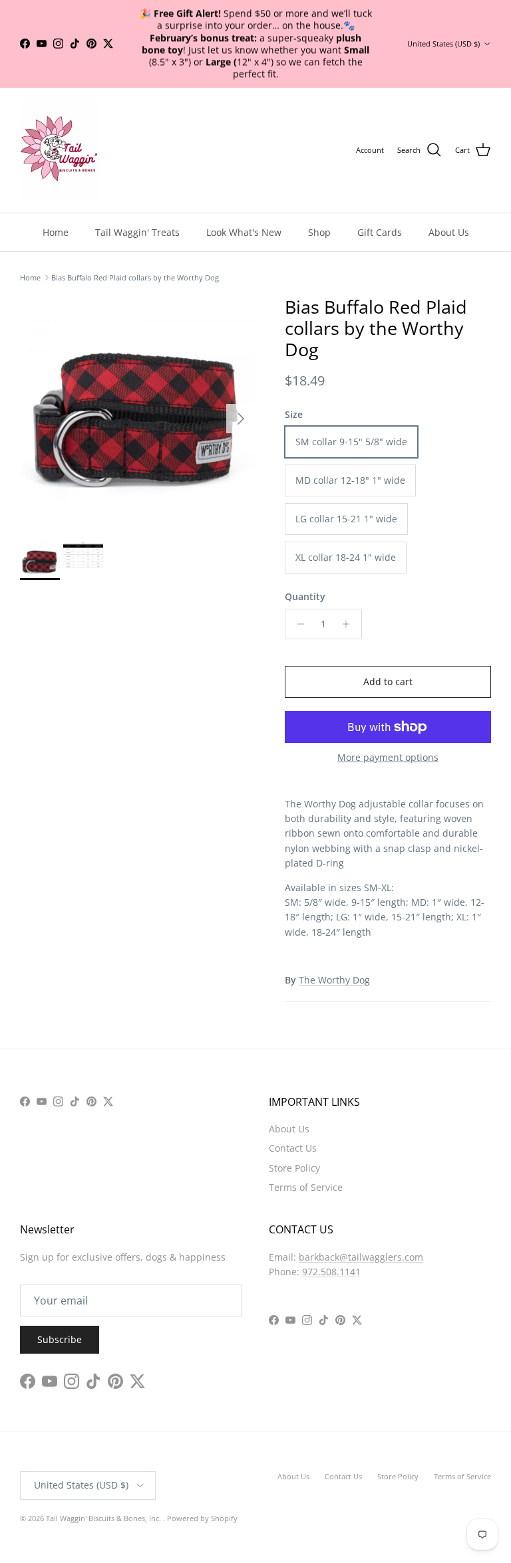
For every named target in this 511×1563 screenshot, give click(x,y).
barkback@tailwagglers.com (361, 1257)
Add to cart (388, 681)
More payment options (387, 758)
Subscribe (59, 1339)
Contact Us (293, 1148)
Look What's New (243, 232)
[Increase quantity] (349, 624)
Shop (319, 232)
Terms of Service (306, 1187)
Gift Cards (379, 232)
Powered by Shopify (202, 1518)
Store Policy (294, 1168)
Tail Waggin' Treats (137, 232)
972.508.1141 (331, 1271)
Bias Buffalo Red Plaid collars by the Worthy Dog (135, 277)
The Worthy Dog (334, 980)
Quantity (305, 596)
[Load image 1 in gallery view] (138, 412)
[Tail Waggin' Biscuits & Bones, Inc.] (60, 150)
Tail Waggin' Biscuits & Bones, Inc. (104, 1518)
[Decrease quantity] (297, 624)
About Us (448, 232)
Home (56, 232)
